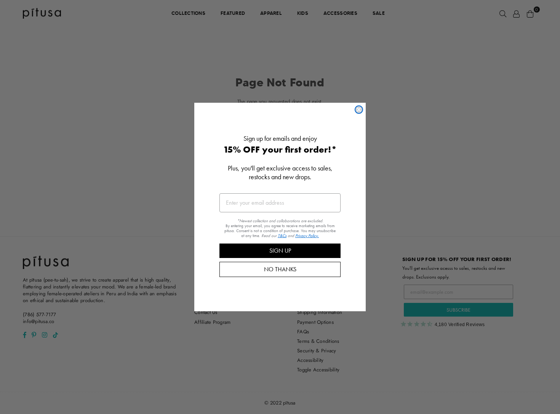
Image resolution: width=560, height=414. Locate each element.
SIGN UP (280, 251)
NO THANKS (280, 269)
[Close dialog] (359, 109)
